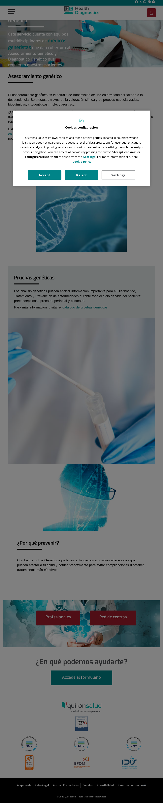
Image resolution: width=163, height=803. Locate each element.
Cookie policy (82, 161)
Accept (44, 175)
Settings (118, 175)
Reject (81, 175)
